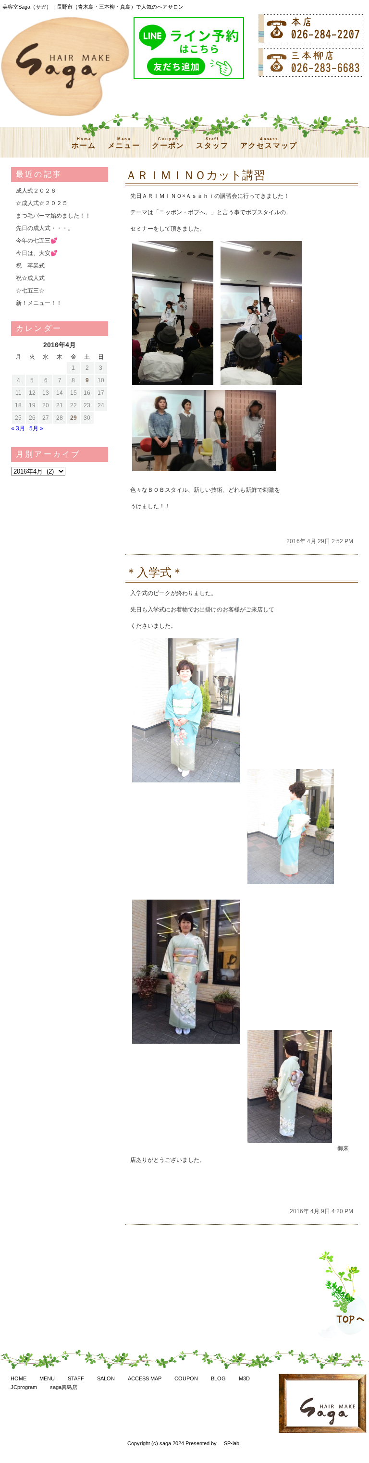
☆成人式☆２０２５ (42, 203)
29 (73, 418)
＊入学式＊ (154, 572)
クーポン (168, 143)
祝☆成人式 (30, 278)
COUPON (186, 1378)
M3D (244, 1378)
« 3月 (18, 428)
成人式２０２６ (36, 190)
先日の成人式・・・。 (45, 228)
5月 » (36, 428)
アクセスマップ (268, 143)
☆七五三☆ (30, 290)
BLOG (218, 1378)
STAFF (76, 1378)
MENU (47, 1378)
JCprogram (24, 1387)
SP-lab (231, 1443)
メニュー (124, 143)
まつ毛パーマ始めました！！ (53, 215)
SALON (106, 1378)
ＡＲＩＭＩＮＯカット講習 (195, 175)
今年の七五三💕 (37, 240)
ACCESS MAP (144, 1378)
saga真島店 (63, 1387)
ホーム (84, 143)
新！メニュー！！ (39, 303)
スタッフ (212, 143)
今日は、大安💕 (37, 253)
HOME (18, 1378)
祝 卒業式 (30, 265)
